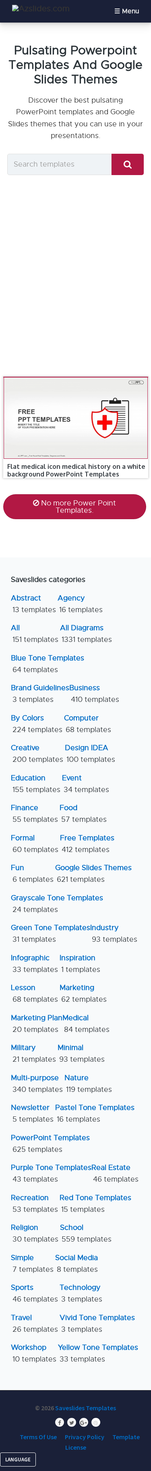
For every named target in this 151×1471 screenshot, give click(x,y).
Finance (34, 813)
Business (94, 693)
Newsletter (32, 1113)
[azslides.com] (41, 9)
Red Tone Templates (95, 1203)
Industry (113, 933)
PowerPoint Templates (50, 1143)
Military (33, 1053)
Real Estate (115, 1173)
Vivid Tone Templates (97, 1323)
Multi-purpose (37, 1083)
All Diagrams (86, 633)
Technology (81, 1293)
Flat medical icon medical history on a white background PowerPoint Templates (76, 470)
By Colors (36, 724)
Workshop (33, 1353)
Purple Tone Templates (51, 1173)
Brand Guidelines (40, 693)
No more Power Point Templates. (78, 507)
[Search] (128, 164)
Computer (87, 724)
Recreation (34, 1203)
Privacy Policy (84, 1437)
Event (85, 784)
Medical (86, 1023)
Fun (32, 873)
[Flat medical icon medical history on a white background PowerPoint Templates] (75, 377)
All (34, 633)
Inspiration (80, 963)
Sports (34, 1293)
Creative (37, 753)
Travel (34, 1323)
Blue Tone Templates (47, 664)
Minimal (81, 1053)
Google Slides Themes (93, 873)
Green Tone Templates (50, 933)
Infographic (34, 963)
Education (35, 784)
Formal (34, 843)
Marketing (83, 993)
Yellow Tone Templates (98, 1353)
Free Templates (87, 843)
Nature (88, 1083)
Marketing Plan (36, 1023)
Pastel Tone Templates (94, 1113)
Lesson (34, 993)
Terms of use (38, 1437)
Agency (80, 604)
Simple (32, 1263)
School (86, 1233)
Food (83, 813)
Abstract (33, 604)
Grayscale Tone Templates (57, 903)
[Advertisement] (75, 275)
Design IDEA (90, 753)
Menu (130, 11)
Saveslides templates (85, 1408)
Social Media (76, 1263)
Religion (34, 1233)
